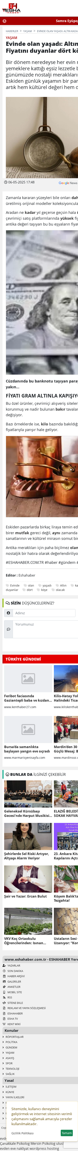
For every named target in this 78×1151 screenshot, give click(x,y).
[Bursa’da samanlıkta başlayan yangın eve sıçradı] (28, 729)
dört (30, 590)
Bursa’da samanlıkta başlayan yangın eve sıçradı (27, 749)
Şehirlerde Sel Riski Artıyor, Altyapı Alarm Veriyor (26, 856)
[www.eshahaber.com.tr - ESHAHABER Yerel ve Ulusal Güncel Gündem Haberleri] (11, 8)
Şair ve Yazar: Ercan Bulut (25, 896)
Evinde (15, 585)
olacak (60, 590)
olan (31, 585)
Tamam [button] (67, 1133)
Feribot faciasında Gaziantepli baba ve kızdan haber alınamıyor (26, 698)
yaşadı (47, 585)
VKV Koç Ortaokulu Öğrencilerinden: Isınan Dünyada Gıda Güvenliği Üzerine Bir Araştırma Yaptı (27, 941)
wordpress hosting (44, 1148)
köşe (44, 590)
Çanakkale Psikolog (15, 1143)
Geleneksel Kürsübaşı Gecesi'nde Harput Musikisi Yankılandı (26, 813)
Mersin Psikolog (43, 1143)
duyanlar (12, 590)
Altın (63, 585)
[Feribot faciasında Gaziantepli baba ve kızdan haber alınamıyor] (28, 678)
